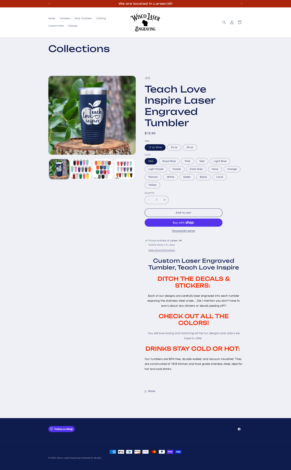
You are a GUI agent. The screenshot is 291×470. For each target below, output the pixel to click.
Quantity (149, 193)
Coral (219, 177)
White (170, 177)
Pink (187, 161)
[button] (224, 22)
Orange (232, 169)
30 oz (190, 147)
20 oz (174, 147)
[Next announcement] (241, 3)
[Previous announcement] (49, 3)
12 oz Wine (155, 147)
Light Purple (156, 169)
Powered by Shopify (91, 458)
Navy (215, 169)
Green (187, 177)
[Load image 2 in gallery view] (81, 169)
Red (150, 161)
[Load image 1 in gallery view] (59, 169)
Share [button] (151, 391)
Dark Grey (196, 169)
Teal (202, 161)
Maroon (153, 177)
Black (203, 177)
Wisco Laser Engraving (68, 458)
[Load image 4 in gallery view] (125, 169)
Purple (177, 169)
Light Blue (220, 161)
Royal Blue (169, 161)
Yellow (152, 185)
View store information (161, 250)
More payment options (183, 231)
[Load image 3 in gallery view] (103, 169)
